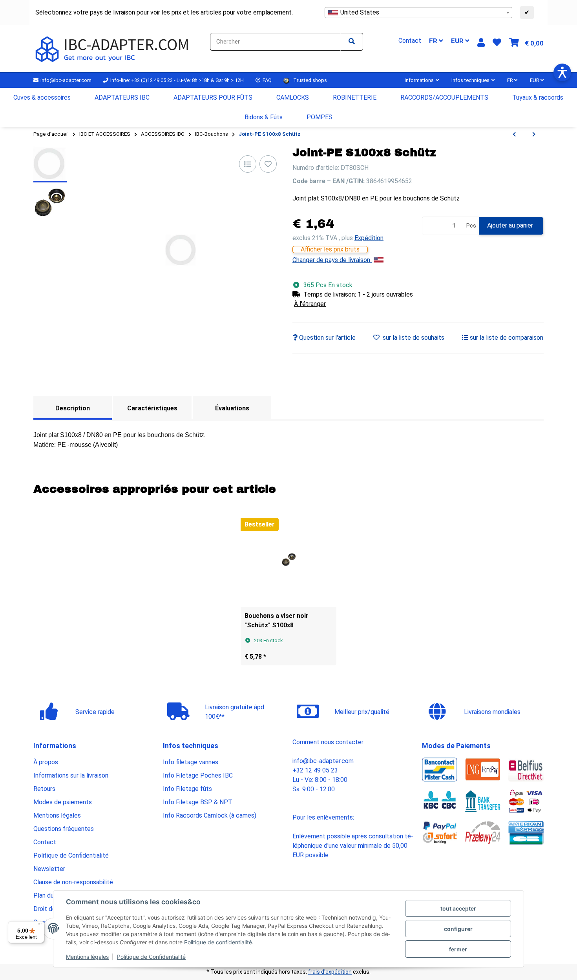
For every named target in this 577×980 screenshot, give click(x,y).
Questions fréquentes (63, 828)
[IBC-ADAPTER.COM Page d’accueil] (113, 48)
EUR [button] (458, 41)
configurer (458, 928)
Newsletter (49, 869)
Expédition (368, 238)
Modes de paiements (62, 802)
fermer (458, 949)
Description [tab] (72, 408)
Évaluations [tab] (232, 408)
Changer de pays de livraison (332, 260)
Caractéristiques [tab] (152, 408)
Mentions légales (87, 956)
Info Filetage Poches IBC (198, 775)
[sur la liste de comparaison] (247, 164)
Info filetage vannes (190, 762)
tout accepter (458, 908)
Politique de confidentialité (218, 942)
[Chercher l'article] (351, 42)
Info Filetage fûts (187, 788)
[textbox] (418, 12)
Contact (44, 842)
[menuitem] (42, 97)
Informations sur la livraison (70, 775)
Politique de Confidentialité (151, 956)
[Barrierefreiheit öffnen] (562, 72)
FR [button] (434, 41)
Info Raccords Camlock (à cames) (209, 815)
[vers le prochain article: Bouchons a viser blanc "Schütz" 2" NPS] (534, 134)
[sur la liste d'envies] (268, 164)
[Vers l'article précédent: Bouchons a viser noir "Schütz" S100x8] (514, 134)
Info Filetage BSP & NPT (197, 802)
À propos (45, 762)
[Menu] (39, 926)
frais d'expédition (330, 972)
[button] (481, 42)
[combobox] (418, 12)
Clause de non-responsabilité (73, 882)
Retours (44, 788)
